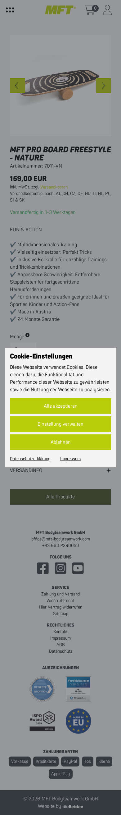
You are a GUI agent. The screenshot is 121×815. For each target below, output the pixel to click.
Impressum (70, 459)
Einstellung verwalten (60, 424)
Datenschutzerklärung (30, 459)
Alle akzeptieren (61, 406)
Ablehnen (61, 442)
